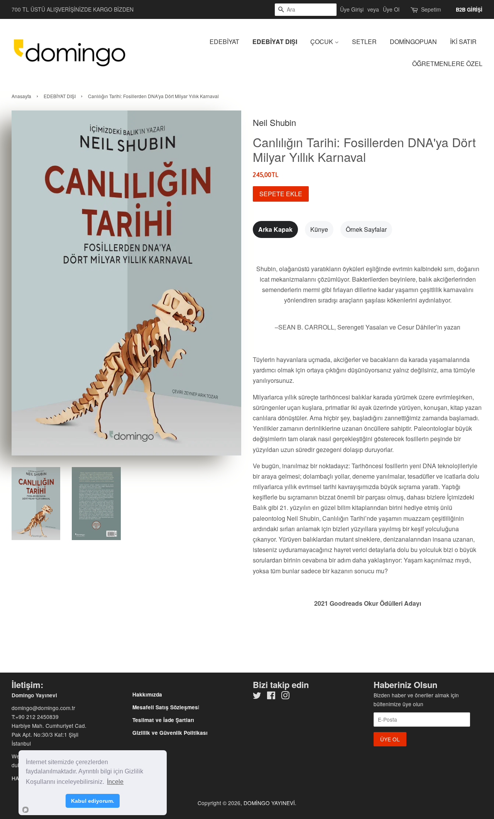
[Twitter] (257, 696)
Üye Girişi (352, 9)
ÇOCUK (322, 41)
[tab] (275, 229)
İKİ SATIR (463, 41)
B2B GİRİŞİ (469, 9)
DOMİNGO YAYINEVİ (269, 803)
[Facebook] (271, 696)
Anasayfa (21, 96)
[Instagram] (285, 696)
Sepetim (431, 9)
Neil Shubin (274, 122)
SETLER (364, 41)
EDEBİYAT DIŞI (274, 41)
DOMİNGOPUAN (413, 41)
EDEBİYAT (224, 41)
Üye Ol (391, 9)
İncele (115, 781)
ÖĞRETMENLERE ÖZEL (447, 63)
